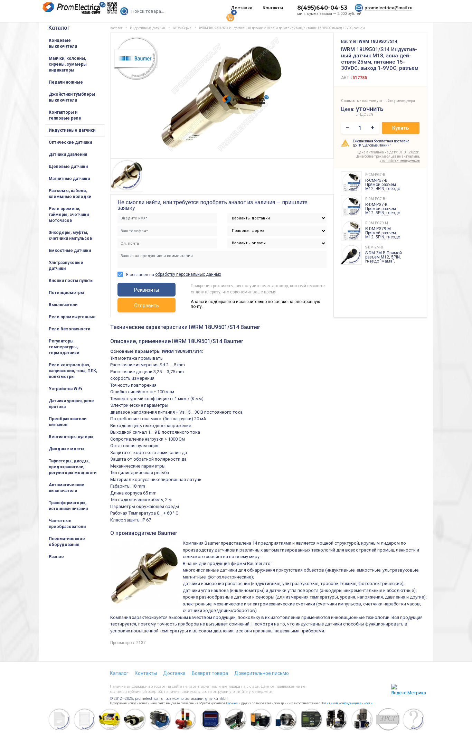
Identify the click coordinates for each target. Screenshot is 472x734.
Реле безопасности (69, 329)
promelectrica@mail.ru (388, 7)
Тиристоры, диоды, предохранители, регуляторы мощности (72, 467)
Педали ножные (66, 82)
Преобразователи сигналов (67, 421)
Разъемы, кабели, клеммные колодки (70, 193)
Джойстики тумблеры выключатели (72, 97)
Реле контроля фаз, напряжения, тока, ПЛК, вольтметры (73, 371)
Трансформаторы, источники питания (68, 505)
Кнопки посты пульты (71, 280)
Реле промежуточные (72, 316)
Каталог (59, 28)
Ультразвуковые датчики (66, 265)
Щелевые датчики (68, 166)
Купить (400, 128)
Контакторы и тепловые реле (65, 115)
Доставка (241, 7)
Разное (56, 556)
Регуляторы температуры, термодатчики (64, 347)
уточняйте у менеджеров (400, 160)
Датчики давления (68, 154)
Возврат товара (210, 673)
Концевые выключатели (63, 43)
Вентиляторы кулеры (71, 436)
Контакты (273, 7)
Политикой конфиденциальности (346, 703)
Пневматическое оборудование (67, 541)
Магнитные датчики (69, 178)
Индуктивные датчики (72, 130)
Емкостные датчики (70, 250)
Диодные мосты (66, 448)
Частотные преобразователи (67, 523)
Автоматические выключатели (66, 487)
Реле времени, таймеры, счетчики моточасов (69, 214)
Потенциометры (66, 292)
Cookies (232, 703)
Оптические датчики (70, 142)
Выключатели (63, 304)
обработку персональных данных (188, 274)
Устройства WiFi (65, 388)
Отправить (146, 305)
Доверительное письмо (261, 673)
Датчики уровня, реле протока (71, 403)
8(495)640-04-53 (322, 7)
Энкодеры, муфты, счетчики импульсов (70, 235)
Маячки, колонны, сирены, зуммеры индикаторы (68, 64)
